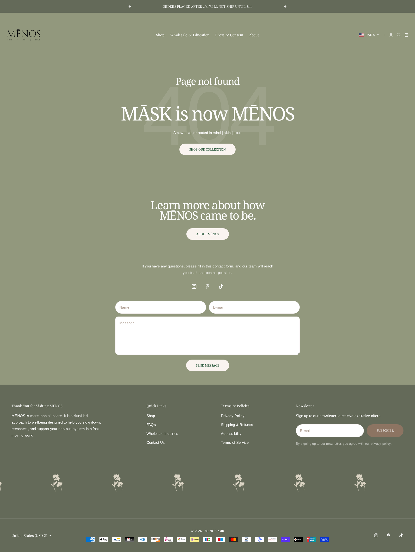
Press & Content (229, 34)
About (254, 34)
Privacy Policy (232, 416)
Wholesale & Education (189, 34)
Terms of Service (235, 442)
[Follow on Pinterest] (207, 286)
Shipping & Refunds (237, 425)
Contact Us (155, 442)
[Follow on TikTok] (221, 286)
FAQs (151, 425)
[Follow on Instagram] (194, 286)
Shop (160, 34)
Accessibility (231, 433)
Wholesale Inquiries (162, 433)
